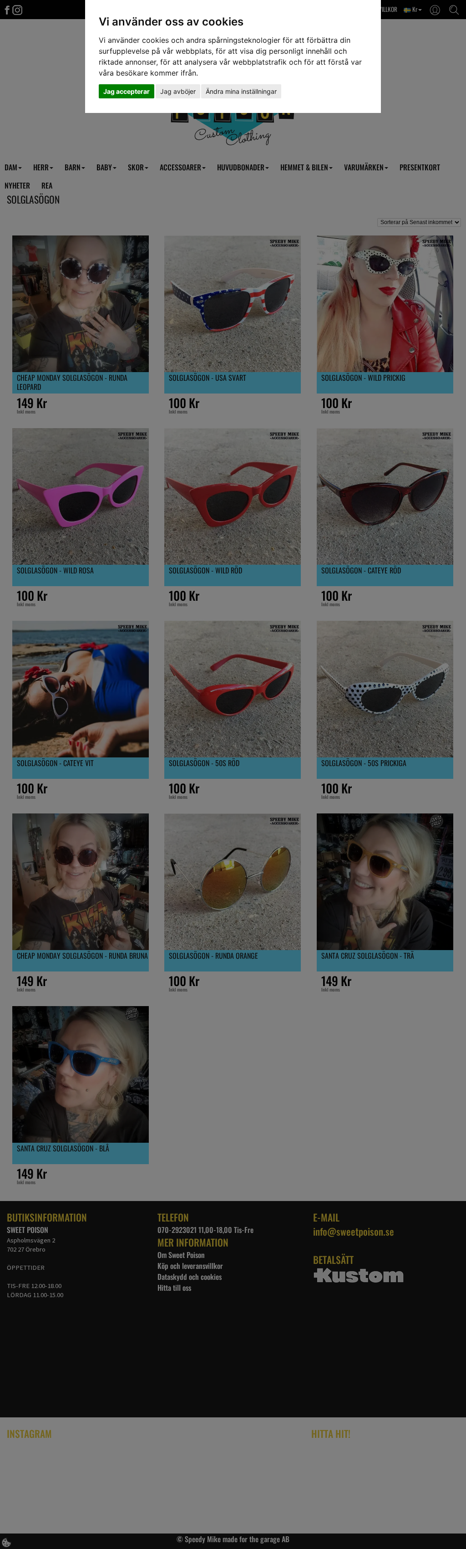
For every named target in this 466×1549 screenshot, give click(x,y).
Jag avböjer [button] (178, 91)
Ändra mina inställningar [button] (241, 91)
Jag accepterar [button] (126, 91)
